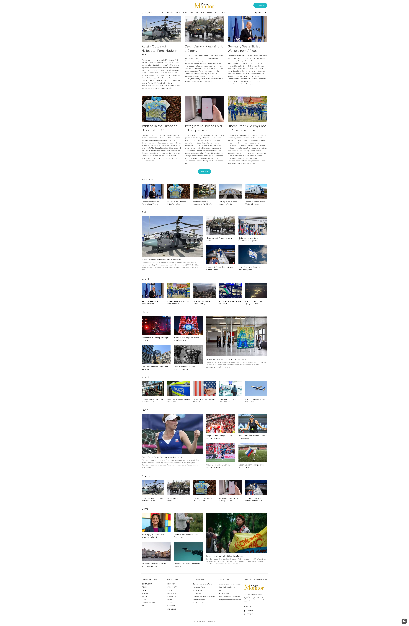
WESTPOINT (171, 606)
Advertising (222, 590)
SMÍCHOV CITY (171, 587)
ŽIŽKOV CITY (171, 590)
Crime (223, 13)
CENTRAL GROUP (147, 584)
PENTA (144, 590)
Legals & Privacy (224, 593)
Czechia (217, 13)
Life (197, 13)
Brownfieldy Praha (199, 599)
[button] (260, 5)
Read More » (146, 91)
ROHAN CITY (171, 584)
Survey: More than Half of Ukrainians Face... (224, 556)
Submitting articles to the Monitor (229, 596)
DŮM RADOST (171, 609)
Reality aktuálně (198, 590)
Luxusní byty (197, 593)
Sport (191, 13)
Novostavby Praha (199, 587)
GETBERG (145, 599)
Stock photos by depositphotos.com (230, 599)
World (178, 13)
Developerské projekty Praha (202, 584)
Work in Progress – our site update (230, 584)
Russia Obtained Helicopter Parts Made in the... (159, 51)
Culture (209, 13)
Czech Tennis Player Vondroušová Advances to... (163, 457)
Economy (170, 13)
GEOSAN (144, 596)
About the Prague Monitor (227, 587)
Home (156, 13)
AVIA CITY (170, 603)
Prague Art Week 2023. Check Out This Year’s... (226, 359)
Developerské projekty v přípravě (204, 596)
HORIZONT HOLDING (148, 603)
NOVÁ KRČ (170, 599)
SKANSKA (145, 593)
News (162, 13)
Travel (202, 13)
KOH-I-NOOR (171, 596)
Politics (185, 13)
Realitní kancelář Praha (200, 603)
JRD (143, 606)
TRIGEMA (144, 587)
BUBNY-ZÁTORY (172, 593)
